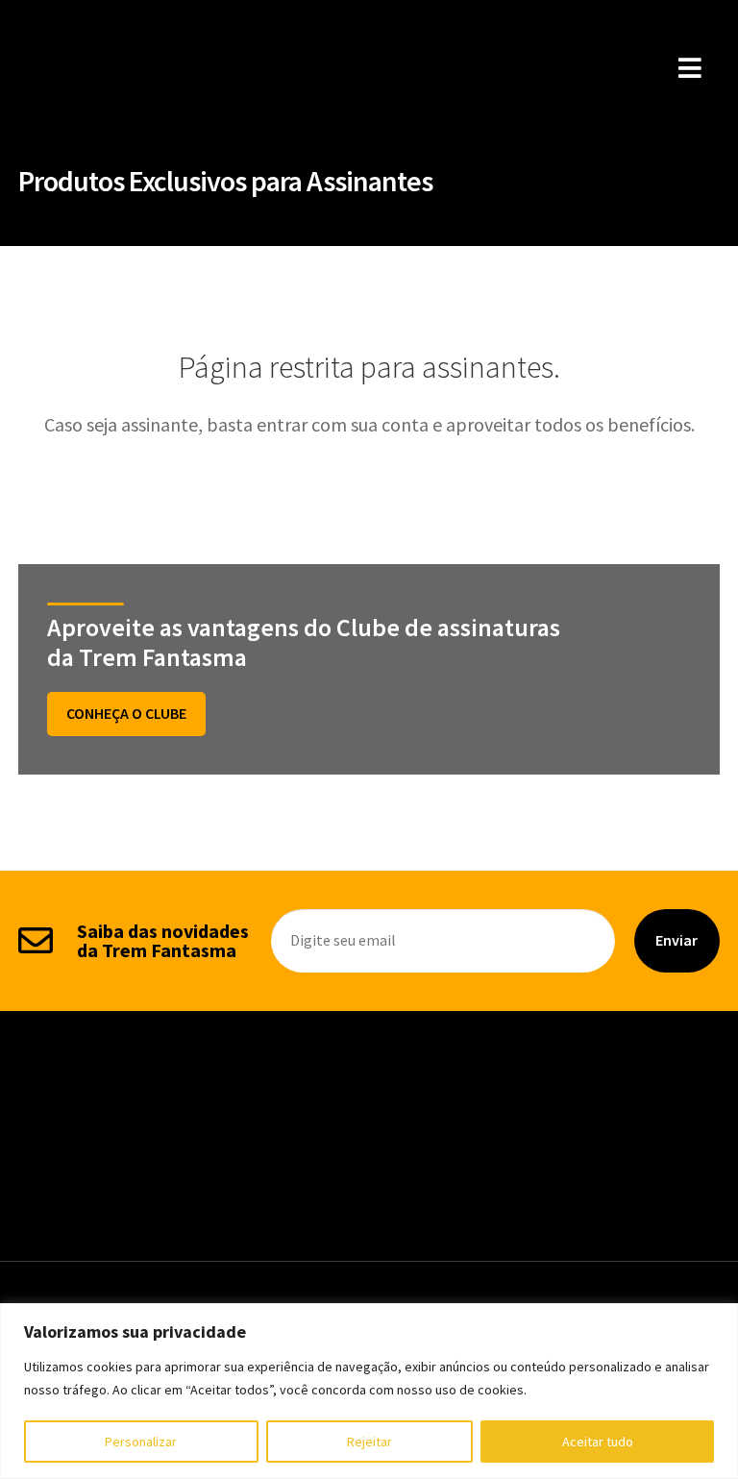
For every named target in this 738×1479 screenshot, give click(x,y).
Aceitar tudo (597, 1441)
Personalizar (141, 1441)
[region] (369, 1391)
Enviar (676, 939)
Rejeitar (369, 1441)
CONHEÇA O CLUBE (126, 713)
